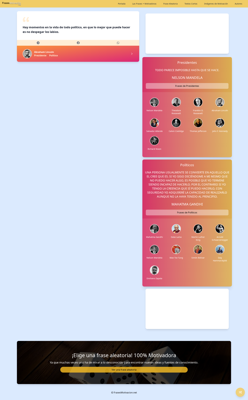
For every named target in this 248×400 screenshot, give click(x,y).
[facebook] (78, 43)
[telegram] (38, 43)
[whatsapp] (118, 43)
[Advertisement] (187, 34)
